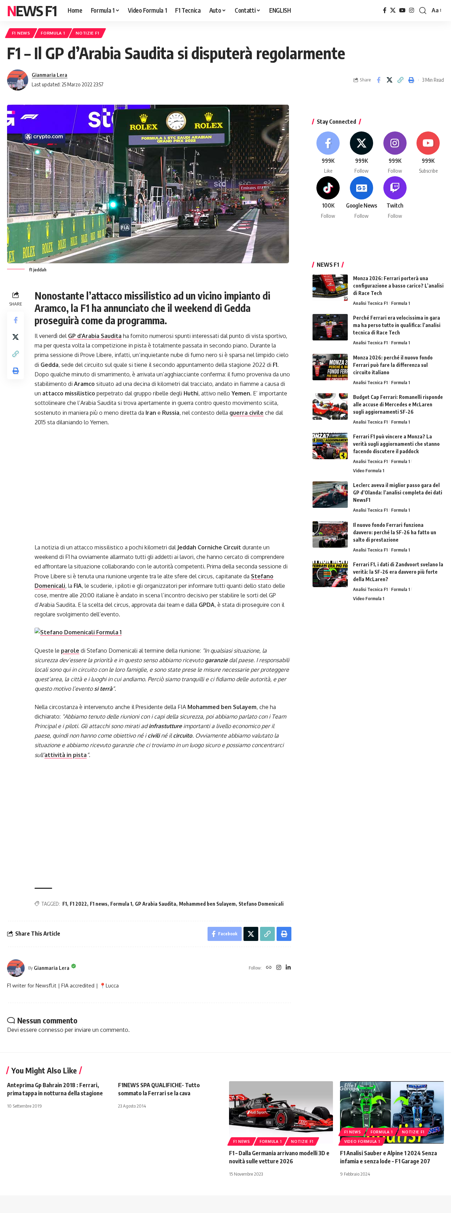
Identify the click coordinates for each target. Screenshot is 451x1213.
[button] (422, 11)
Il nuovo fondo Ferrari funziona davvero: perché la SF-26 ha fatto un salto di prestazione (394, 532)
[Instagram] (411, 10)
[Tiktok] (328, 198)
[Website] (268, 968)
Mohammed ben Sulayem (207, 904)
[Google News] (361, 198)
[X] (392, 10)
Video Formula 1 (368, 470)
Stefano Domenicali (261, 904)
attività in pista (65, 754)
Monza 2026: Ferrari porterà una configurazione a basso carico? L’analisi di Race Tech (398, 285)
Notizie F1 (87, 33)
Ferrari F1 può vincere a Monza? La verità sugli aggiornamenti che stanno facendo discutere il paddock (396, 443)
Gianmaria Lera (49, 75)
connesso (50, 1029)
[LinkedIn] (288, 968)
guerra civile (246, 412)
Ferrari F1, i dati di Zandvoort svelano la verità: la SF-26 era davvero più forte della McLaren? (398, 571)
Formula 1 (53, 33)
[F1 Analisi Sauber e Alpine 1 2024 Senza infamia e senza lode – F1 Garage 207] (392, 1112)
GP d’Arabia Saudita (95, 335)
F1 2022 (78, 904)
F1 (64, 904)
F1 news (98, 904)
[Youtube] (428, 153)
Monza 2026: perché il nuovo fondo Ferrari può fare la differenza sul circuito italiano (393, 365)
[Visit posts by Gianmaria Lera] (17, 80)
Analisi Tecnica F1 (370, 303)
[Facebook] (384, 10)
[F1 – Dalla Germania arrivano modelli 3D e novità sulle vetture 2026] (281, 1112)
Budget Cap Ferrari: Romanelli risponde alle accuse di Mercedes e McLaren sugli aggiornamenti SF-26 (398, 404)
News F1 (31, 10)
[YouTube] (402, 10)
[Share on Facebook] (378, 80)
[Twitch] (395, 198)
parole (70, 650)
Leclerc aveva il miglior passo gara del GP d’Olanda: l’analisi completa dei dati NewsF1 (397, 492)
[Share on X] (389, 80)
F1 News (21, 33)
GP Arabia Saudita (155, 904)
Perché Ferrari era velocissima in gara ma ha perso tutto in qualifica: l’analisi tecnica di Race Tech (396, 325)
